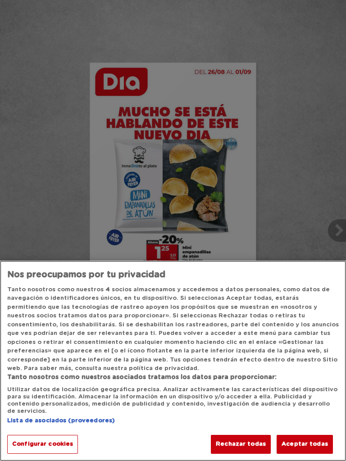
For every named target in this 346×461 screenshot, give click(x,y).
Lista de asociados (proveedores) (61, 421)
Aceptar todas (305, 444)
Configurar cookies (42, 444)
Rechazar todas (241, 444)
